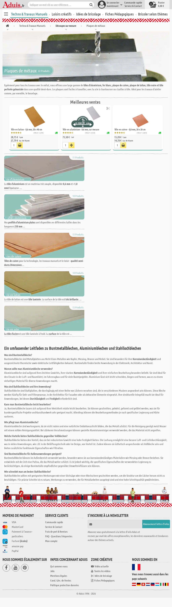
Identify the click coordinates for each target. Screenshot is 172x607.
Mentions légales (58, 575)
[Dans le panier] (20, 145)
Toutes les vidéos (102, 571)
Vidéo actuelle (102, 566)
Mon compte (51, 540)
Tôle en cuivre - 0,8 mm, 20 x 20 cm (129, 129)
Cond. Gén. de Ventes (60, 580)
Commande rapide (133, 2)
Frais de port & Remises (56, 531)
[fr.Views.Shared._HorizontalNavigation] (7, 26)
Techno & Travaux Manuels (29, 14)
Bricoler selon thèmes (153, 14)
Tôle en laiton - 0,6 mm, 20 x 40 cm (26, 129)
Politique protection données (64, 585)
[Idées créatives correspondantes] (108, 108)
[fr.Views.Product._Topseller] (71, 145)
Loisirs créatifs (62, 14)
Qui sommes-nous (59, 566)
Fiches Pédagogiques (119, 14)
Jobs (52, 571)
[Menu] (6, 13)
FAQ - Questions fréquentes (58, 536)
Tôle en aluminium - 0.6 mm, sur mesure (81, 129)
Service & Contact (133, 5)
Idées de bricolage (88, 14)
